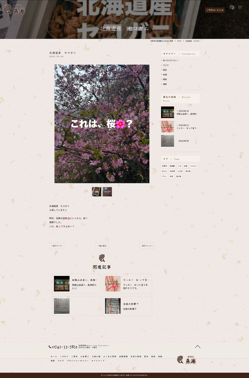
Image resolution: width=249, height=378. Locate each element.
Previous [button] (51, 123)
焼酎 (165, 79)
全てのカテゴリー (171, 60)
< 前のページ (56, 245)
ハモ (179, 166)
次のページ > (147, 245)
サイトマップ (98, 360)
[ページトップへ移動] (197, 346)
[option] (102, 124)
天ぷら (164, 171)
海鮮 (165, 84)
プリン (164, 176)
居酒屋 (172, 166)
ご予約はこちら (213, 10)
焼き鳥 (178, 176)
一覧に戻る (101, 245)
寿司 (171, 176)
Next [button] (152, 123)
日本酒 (172, 171)
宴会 (165, 69)
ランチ (166, 65)
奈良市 (164, 166)
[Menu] (240, 7)
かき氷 (180, 171)
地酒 (165, 74)
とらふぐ (194, 166)
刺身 (185, 166)
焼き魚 (188, 171)
